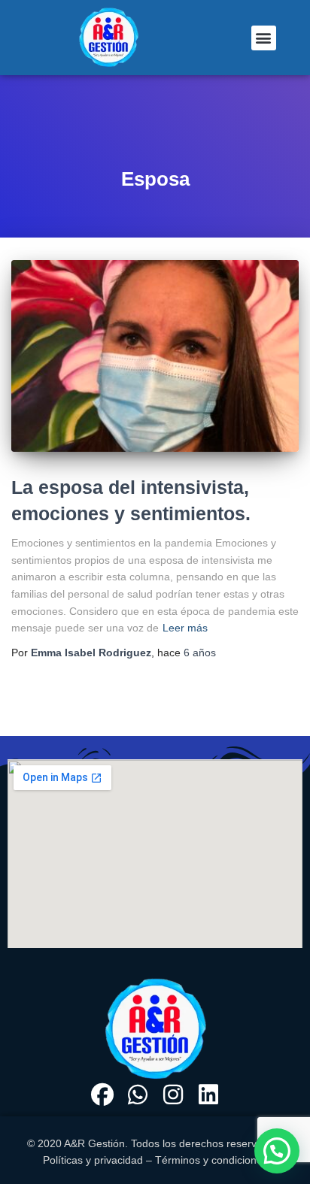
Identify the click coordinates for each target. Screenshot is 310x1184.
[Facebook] (102, 1094)
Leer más (185, 628)
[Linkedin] (208, 1094)
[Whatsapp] (137, 1094)
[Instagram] (173, 1094)
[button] (263, 38)
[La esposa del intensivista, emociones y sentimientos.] (155, 356)
